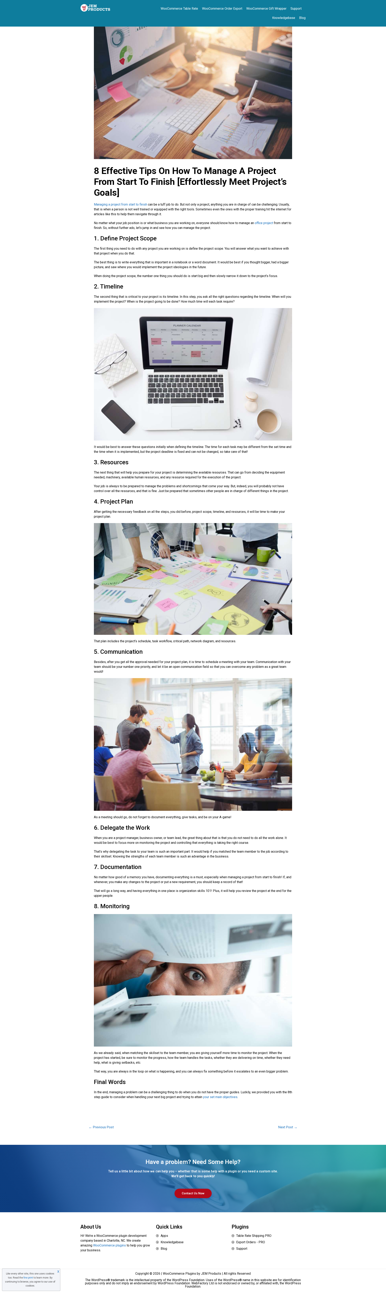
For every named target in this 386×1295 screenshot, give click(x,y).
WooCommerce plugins (109, 1245)
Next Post (287, 1127)
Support (296, 8)
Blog (302, 18)
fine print (28, 1277)
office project (264, 223)
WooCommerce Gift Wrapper (266, 8)
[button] (193, 1193)
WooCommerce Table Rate (179, 8)
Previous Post (101, 1127)
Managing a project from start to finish (120, 204)
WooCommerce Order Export (222, 8)
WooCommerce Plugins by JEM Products (192, 1273)
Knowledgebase (283, 18)
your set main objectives (220, 1097)
